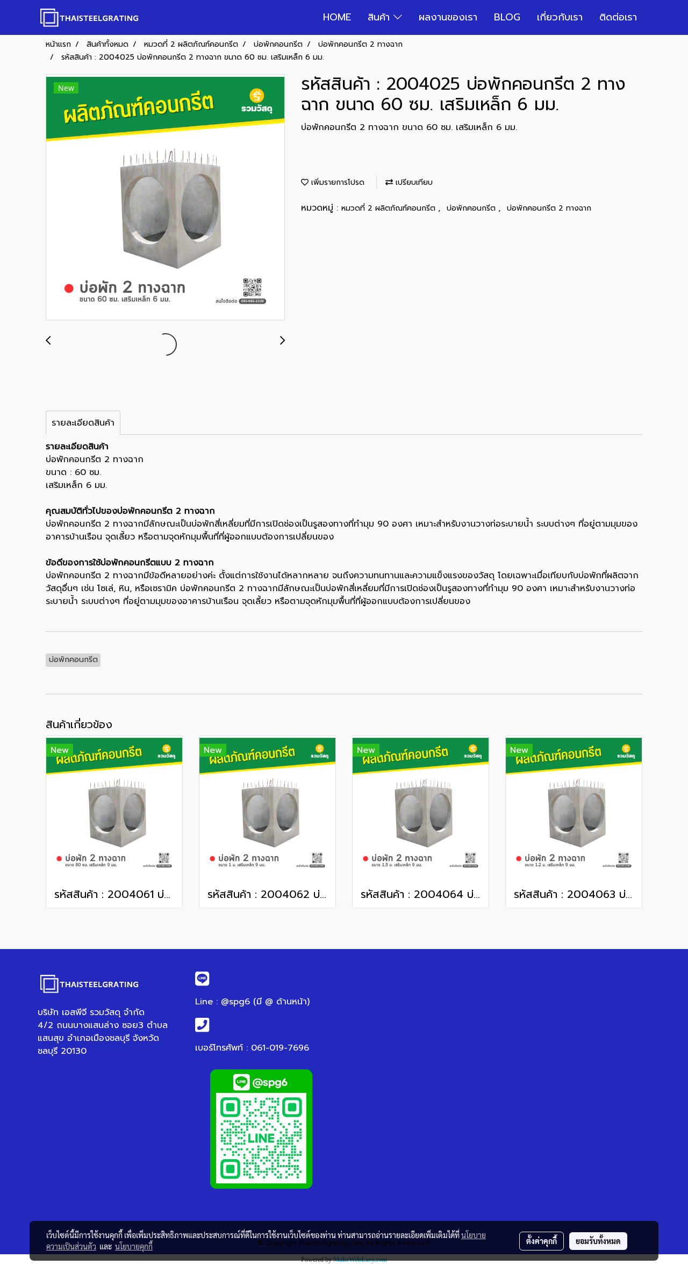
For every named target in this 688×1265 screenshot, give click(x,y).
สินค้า (380, 17)
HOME (337, 17)
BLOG (507, 17)
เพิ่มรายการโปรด (336, 182)
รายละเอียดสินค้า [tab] (83, 422)
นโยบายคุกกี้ (134, 1246)
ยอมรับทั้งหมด (598, 1241)
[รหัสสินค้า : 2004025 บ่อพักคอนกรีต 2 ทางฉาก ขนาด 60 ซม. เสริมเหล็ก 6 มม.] (165, 198)
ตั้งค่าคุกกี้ (541, 1241)
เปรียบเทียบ (413, 182)
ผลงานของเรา (448, 17)
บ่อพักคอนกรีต (472, 208)
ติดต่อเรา (618, 17)
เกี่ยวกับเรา (560, 17)
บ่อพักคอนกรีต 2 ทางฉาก (549, 208)
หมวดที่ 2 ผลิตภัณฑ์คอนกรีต (389, 208)
